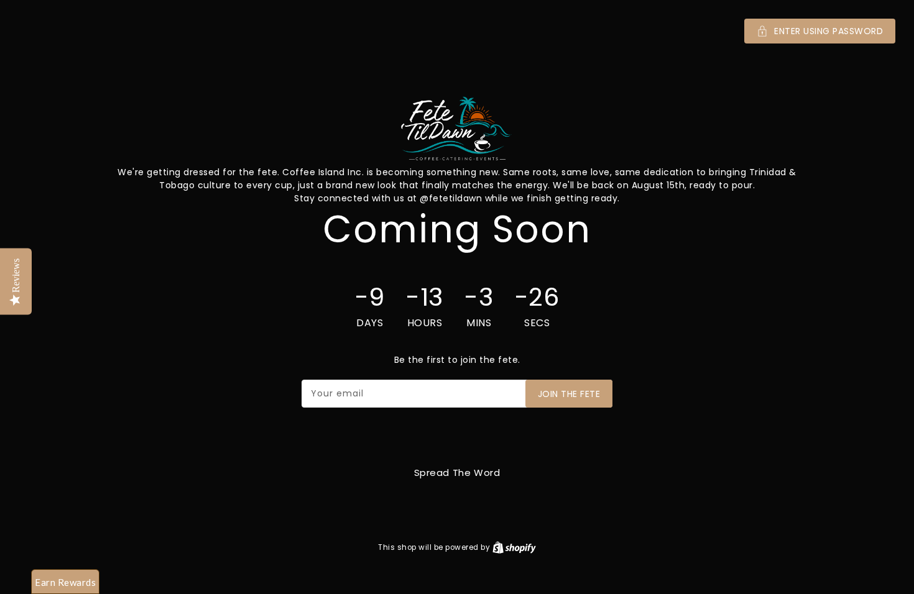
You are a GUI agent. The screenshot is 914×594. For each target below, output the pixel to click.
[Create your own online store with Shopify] (514, 547)
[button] (457, 31)
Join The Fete (569, 394)
